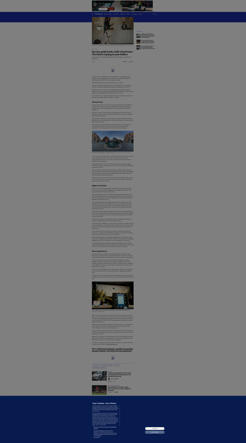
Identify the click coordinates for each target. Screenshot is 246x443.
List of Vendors (97, 437)
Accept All (155, 428)
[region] (123, 419)
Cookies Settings (155, 432)
